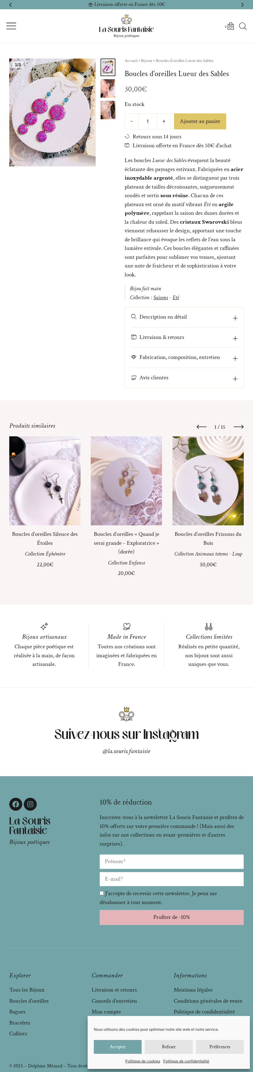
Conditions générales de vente (208, 1001)
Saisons (160, 297)
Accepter (118, 1047)
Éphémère (55, 553)
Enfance (137, 562)
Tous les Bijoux (26, 990)
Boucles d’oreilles (29, 1001)
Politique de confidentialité (186, 1061)
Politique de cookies (142, 1061)
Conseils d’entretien (114, 1001)
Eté (175, 297)
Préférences (219, 1047)
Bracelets (19, 1023)
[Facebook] (15, 804)
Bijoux (146, 60)
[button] (10, 4)
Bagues (17, 1012)
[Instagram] (30, 804)
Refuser (169, 1047)
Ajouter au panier (200, 121)
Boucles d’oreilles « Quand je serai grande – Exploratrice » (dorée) (126, 543)
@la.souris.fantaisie (126, 751)
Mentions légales (193, 990)
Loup (237, 553)
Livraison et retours (114, 990)
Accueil (131, 60)
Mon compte (106, 1012)
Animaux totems (211, 553)
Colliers (18, 1033)
